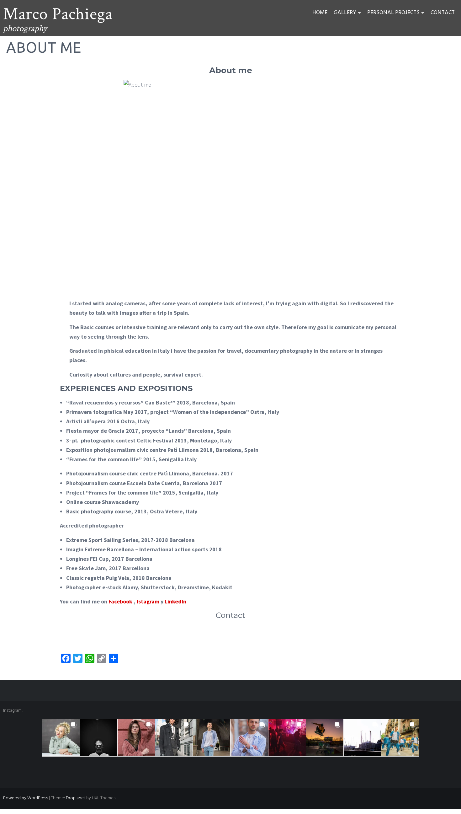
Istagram (148, 601)
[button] (61, 737)
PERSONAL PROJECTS (393, 12)
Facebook (120, 601)
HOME (319, 12)
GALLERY (345, 12)
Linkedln (175, 601)
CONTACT (443, 12)
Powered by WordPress (25, 798)
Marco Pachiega (58, 14)
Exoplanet (75, 798)
